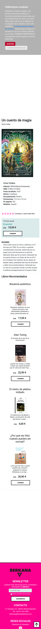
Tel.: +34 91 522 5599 (21, 611)
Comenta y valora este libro (25, 214)
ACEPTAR (10, 44)
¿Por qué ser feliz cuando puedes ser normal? (20, 438)
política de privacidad (24, 594)
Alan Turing (20, 334)
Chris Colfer (6, 124)
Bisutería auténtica (20, 284)
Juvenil (13, 204)
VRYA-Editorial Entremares (20, 186)
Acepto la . (21, 594)
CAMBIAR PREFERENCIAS (16, 48)
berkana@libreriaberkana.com (20, 614)
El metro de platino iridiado (20, 391)
